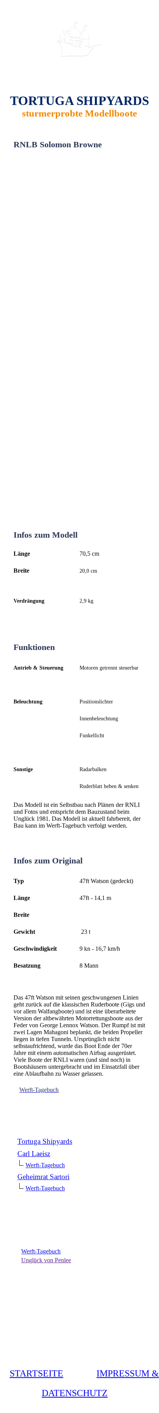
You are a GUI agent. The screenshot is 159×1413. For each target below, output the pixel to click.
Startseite (36, 1373)
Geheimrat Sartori (43, 1177)
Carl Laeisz (33, 1154)
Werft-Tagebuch (45, 1165)
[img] (79, 39)
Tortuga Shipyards (44, 1141)
